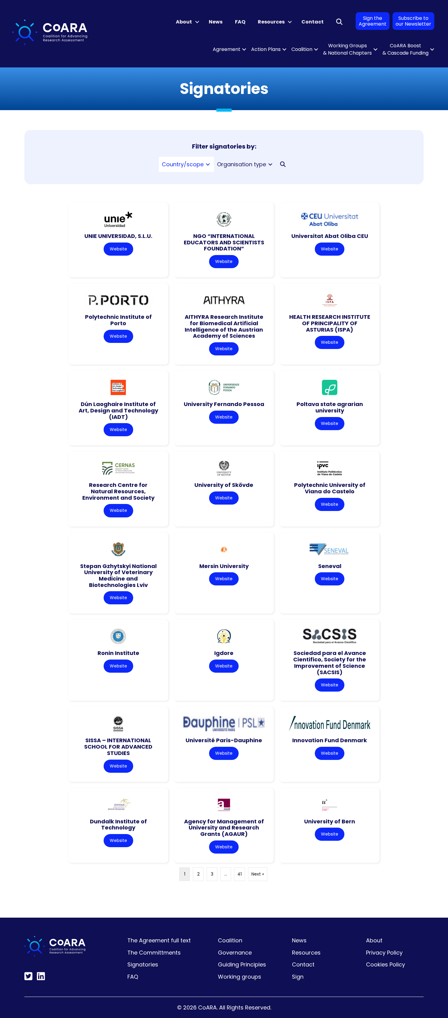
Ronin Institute (118, 653)
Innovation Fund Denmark (329, 740)
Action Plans (266, 49)
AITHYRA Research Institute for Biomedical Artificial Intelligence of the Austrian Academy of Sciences (224, 326)
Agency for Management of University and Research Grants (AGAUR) (224, 828)
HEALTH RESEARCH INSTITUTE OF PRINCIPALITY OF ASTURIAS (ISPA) (329, 323)
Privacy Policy (384, 952)
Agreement (226, 49)
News (215, 21)
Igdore (223, 653)
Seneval (329, 566)
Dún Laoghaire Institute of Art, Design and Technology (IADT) (118, 410)
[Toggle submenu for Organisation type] (270, 164)
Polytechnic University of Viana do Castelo (329, 488)
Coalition (301, 49)
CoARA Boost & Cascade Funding (405, 49)
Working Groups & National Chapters (347, 49)
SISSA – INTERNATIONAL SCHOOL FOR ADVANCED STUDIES (118, 746)
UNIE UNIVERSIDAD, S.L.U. (118, 236)
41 (239, 874)
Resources (271, 21)
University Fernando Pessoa (224, 404)
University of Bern (329, 821)
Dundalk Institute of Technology (118, 825)
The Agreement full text (159, 940)
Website (118, 249)
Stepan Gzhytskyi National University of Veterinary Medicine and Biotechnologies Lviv (118, 575)
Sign (298, 976)
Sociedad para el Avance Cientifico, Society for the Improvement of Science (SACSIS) (329, 662)
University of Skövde (223, 485)
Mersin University (224, 566)
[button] (197, 22)
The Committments (154, 952)
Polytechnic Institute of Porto (118, 320)
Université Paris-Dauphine (224, 740)
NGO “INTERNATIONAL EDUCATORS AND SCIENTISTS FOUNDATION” (224, 242)
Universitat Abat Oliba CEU (329, 236)
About (184, 21)
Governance (235, 952)
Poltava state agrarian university (330, 407)
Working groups (239, 976)
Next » (257, 874)
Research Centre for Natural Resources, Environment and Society (118, 491)
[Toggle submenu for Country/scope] (208, 164)
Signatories (142, 964)
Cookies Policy (385, 964)
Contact (312, 21)
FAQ (240, 21)
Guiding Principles (242, 964)
